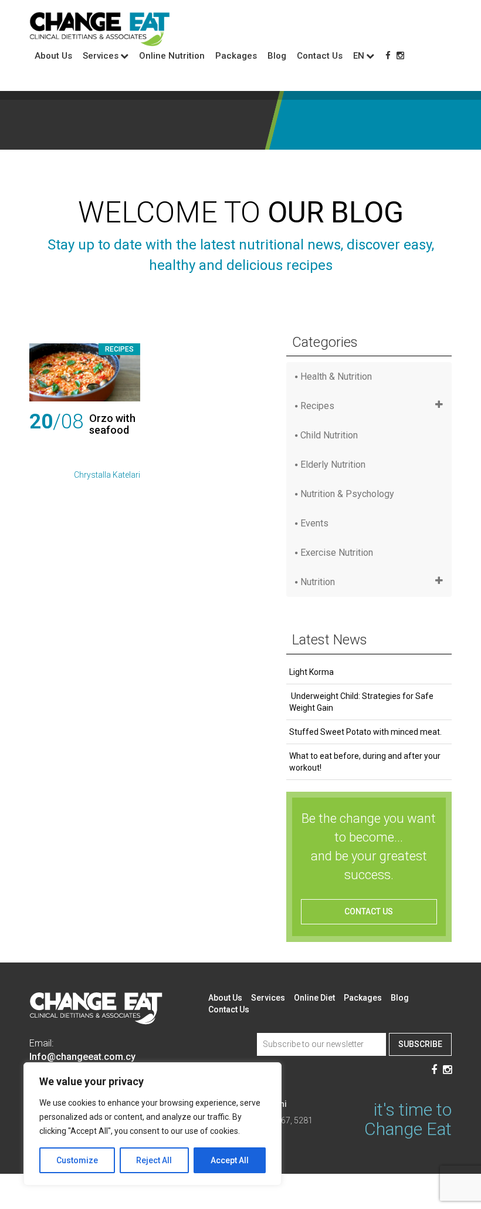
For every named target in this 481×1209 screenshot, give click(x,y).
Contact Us (320, 55)
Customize (77, 1160)
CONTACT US (368, 911)
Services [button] (100, 55)
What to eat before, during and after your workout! (365, 761)
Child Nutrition (329, 435)
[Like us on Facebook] (388, 55)
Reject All (154, 1160)
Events (314, 523)
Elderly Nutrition (332, 464)
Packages (236, 55)
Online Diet (314, 997)
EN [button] (358, 55)
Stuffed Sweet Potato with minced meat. (365, 732)
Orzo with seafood (112, 424)
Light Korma (311, 672)
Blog (276, 55)
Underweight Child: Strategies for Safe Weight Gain (361, 701)
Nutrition (317, 581)
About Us (53, 55)
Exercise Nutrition (336, 552)
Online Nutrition (172, 55)
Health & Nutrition (336, 376)
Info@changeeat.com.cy (82, 1056)
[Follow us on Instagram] (400, 55)
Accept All (230, 1160)
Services (268, 997)
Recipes (119, 349)
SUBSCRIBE (420, 1044)
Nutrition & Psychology (347, 493)
